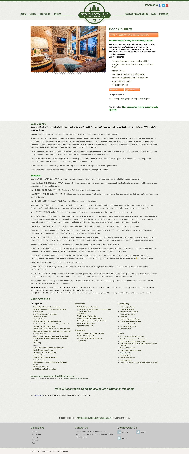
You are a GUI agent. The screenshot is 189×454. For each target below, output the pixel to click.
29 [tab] (95, 72)
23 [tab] (81, 72)
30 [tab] (97, 72)
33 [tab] (104, 72)
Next (103, 49)
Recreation (36, 434)
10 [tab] (52, 72)
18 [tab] (70, 72)
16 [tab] (65, 72)
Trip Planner (45, 13)
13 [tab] (59, 72)
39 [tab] (67, 73)
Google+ (167, 5)
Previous (33, 49)
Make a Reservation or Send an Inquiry (94, 418)
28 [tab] (93, 72)
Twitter (163, 5)
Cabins (33, 13)
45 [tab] (80, 73)
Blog (33, 443)
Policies (57, 13)
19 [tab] (72, 72)
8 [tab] (47, 72)
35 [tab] (57, 73)
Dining (34, 431)
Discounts (163, 13)
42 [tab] (73, 73)
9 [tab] (50, 72)
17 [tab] (68, 72)
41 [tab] (71, 73)
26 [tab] (88, 72)
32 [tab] (102, 72)
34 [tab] (55, 73)
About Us (35, 440)
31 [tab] (99, 72)
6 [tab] (43, 72)
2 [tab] (34, 72)
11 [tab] (54, 72)
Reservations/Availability (136, 13)
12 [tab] (56, 72)
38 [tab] (64, 73)
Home (23, 13)
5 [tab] (41, 72)
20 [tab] (75, 72)
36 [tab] (60, 73)
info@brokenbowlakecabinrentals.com (75, 379)
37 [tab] (62, 73)
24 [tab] (84, 72)
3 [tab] (36, 72)
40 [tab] (69, 73)
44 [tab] (78, 73)
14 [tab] (61, 72)
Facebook (160, 5)
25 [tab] (86, 72)
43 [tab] (76, 73)
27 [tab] (90, 72)
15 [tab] (63, 72)
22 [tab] (79, 72)
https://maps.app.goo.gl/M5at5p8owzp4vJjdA (129, 98)
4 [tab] (38, 72)
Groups (35, 437)
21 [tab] (77, 72)
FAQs (153, 13)
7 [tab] (45, 72)
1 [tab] (31, 72)
